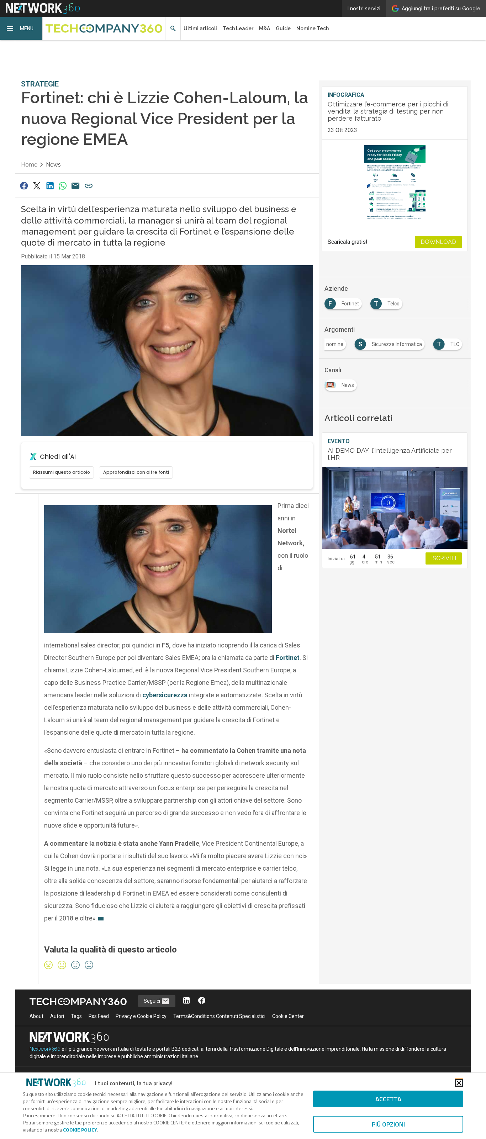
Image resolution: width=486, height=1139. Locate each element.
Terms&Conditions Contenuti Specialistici (219, 1016)
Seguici (152, 1001)
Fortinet (288, 657)
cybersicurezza (164, 695)
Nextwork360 (45, 1049)
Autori (57, 1016)
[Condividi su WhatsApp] (62, 185)
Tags (76, 1016)
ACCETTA (388, 1099)
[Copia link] (88, 185)
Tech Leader (238, 28)
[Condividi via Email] (75, 185)
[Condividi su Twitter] (36, 185)
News (53, 164)
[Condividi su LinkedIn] (50, 185)
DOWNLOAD (438, 241)
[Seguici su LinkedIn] (186, 1001)
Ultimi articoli (200, 28)
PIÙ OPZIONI (388, 1124)
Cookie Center (288, 1016)
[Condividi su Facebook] (24, 185)
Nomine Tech (312, 28)
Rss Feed (99, 1016)
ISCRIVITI (443, 558)
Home (29, 164)
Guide (283, 28)
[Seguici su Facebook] (201, 1001)
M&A (264, 28)
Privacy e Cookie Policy (141, 1016)
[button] (21, 28)
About (36, 1016)
